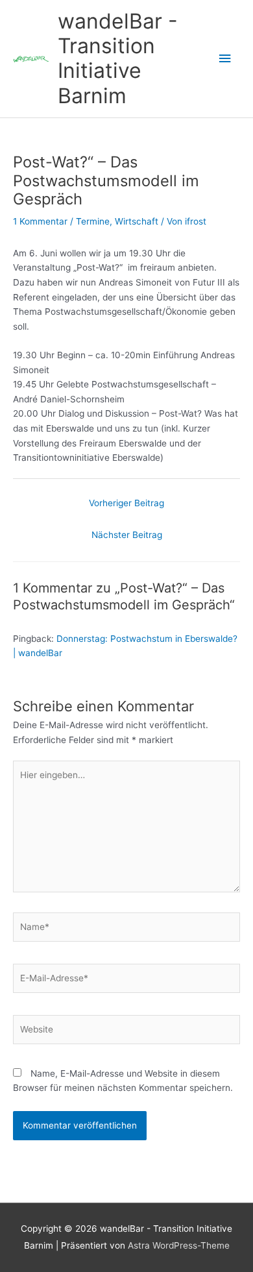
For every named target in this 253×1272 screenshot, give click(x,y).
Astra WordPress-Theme (179, 1245)
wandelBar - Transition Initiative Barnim (118, 58)
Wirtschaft (136, 221)
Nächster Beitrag (126, 535)
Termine (93, 221)
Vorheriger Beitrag (126, 503)
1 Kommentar (40, 221)
